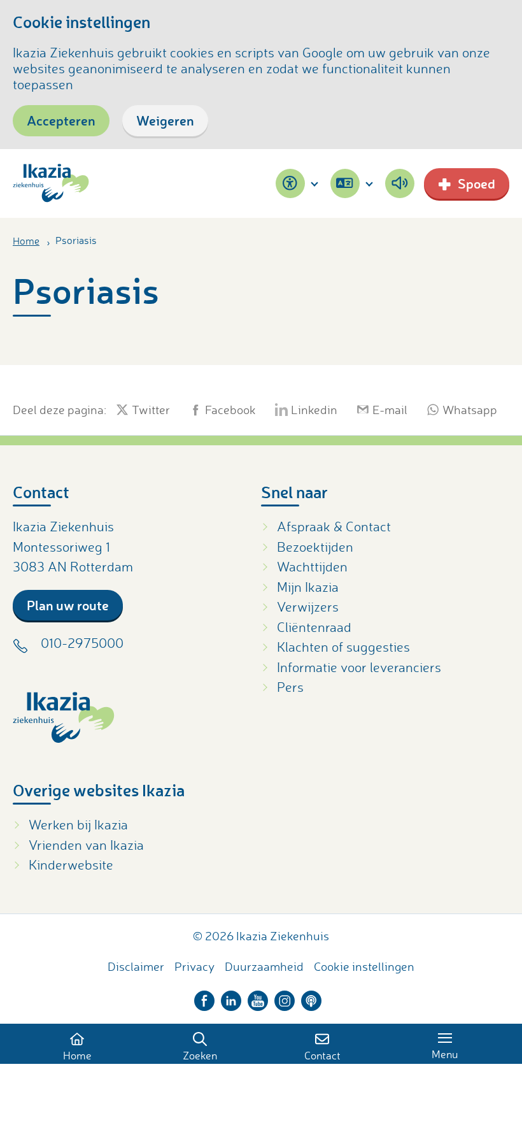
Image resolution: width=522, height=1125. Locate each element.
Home (26, 240)
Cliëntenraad (314, 627)
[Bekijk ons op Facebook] (204, 997)
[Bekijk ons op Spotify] (311, 997)
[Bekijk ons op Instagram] (284, 997)
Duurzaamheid (264, 966)
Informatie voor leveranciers (359, 667)
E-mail (389, 409)
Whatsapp (469, 409)
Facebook (230, 409)
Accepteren (61, 120)
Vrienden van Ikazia (86, 844)
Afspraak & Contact (334, 526)
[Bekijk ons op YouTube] (258, 997)
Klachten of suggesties (343, 646)
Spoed (476, 183)
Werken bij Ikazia (78, 824)
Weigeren (165, 120)
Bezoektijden (315, 546)
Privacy (194, 966)
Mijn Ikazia (308, 586)
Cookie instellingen (364, 966)
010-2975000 (82, 642)
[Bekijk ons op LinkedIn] (231, 997)
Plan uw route (68, 604)
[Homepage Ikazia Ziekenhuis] (51, 183)
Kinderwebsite (71, 864)
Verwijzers (308, 606)
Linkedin (314, 409)
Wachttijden (312, 566)
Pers (290, 686)
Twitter (151, 409)
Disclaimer (136, 966)
